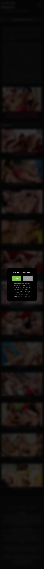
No (28, 278)
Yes (16, 278)
